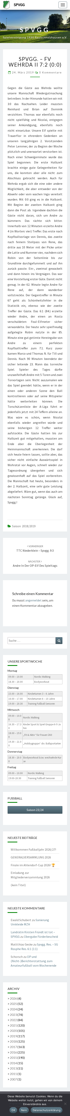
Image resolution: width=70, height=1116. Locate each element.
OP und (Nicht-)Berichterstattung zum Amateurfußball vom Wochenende (33, 961)
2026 (13, 998)
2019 (13, 1036)
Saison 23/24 (35, 810)
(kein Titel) (18, 885)
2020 (13, 1030)
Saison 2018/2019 (24, 526)
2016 (13, 1052)
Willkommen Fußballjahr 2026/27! (33, 849)
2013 (13, 1068)
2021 (13, 1025)
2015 (13, 1057)
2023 (13, 1014)
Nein (24, 1110)
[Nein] (65, 1104)
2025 (13, 1003)
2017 (13, 1047)
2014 (13, 1063)
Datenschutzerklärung (46, 1110)
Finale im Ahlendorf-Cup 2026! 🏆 (33, 865)
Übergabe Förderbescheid (41, 936)
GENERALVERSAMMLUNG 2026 (31, 857)
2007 (13, 1079)
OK (13, 1110)
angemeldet (33, 600)
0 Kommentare (50, 72)
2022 (13, 1020)
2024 (13, 1009)
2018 (13, 1041)
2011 (13, 1074)
